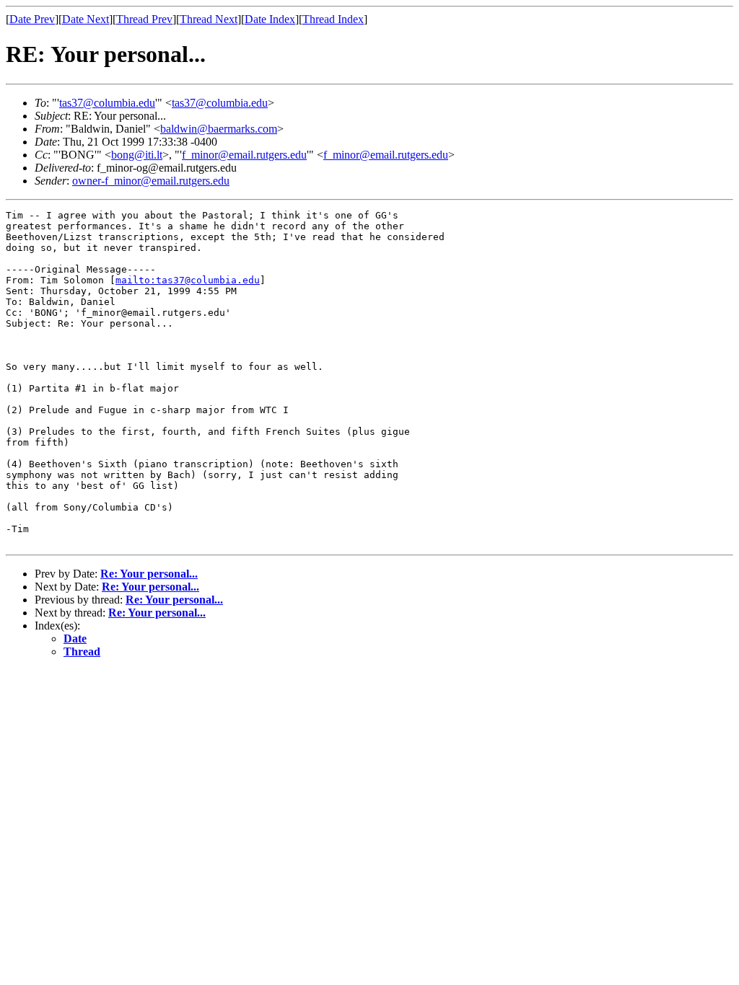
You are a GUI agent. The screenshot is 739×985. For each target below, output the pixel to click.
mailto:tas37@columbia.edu (187, 280)
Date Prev (32, 19)
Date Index (270, 19)
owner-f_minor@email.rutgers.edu (150, 181)
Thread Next (208, 19)
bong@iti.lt (136, 155)
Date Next (85, 19)
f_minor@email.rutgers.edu (244, 155)
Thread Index (333, 19)
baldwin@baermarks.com (218, 129)
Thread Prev (144, 19)
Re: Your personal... (149, 573)
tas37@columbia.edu (107, 103)
